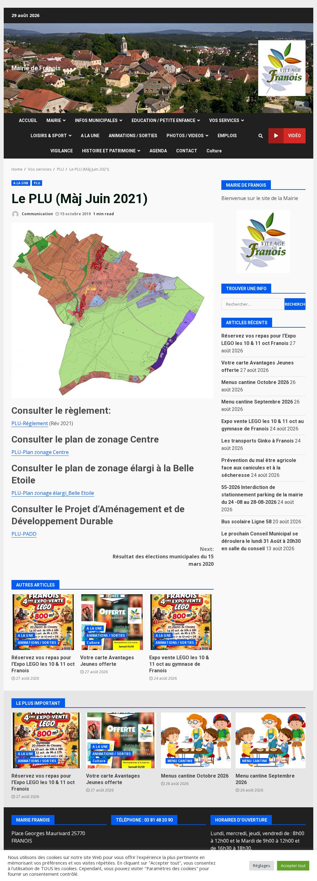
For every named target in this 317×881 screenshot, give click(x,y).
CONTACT (186, 150)
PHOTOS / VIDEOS (185, 135)
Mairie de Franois (36, 68)
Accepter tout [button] (293, 865)
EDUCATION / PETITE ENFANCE (163, 120)
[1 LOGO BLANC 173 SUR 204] (263, 241)
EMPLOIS (227, 135)
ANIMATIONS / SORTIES (133, 135)
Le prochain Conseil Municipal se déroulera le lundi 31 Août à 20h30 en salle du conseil (261, 541)
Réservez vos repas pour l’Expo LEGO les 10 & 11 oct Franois (43, 622)
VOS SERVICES (224, 120)
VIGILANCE (61, 150)
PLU (37, 183)
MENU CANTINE (180, 761)
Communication (37, 213)
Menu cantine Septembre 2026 (257, 402)
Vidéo (294, 135)
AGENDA (158, 150)
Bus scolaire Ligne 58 (246, 522)
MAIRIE (53, 120)
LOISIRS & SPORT (49, 135)
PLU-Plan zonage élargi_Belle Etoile (52, 493)
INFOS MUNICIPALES (96, 120)
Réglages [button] (261, 865)
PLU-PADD (24, 533)
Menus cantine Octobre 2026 (255, 382)
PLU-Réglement (29, 423)
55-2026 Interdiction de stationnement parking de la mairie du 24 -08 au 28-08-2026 (262, 494)
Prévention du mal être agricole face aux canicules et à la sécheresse (258, 467)
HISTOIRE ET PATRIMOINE (109, 150)
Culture (214, 150)
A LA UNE (90, 135)
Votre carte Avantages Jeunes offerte (112, 622)
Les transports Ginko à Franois (257, 441)
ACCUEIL (28, 120)
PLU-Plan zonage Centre (40, 452)
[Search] (260, 136)
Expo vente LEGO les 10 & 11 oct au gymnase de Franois (181, 622)
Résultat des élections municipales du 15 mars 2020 (163, 556)
